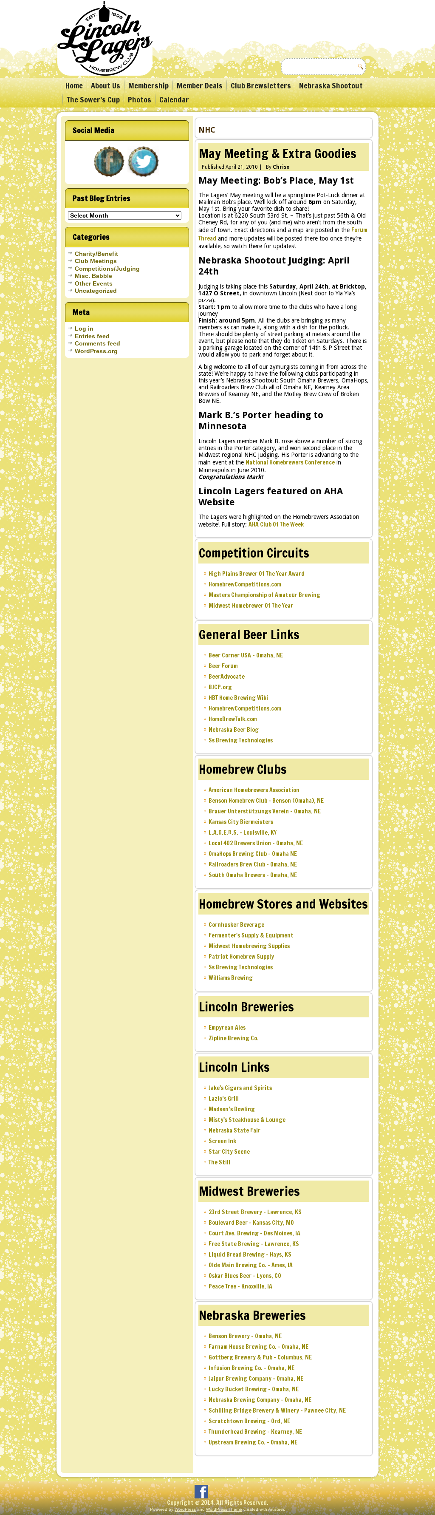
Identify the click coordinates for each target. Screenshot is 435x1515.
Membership (148, 85)
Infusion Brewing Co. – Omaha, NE (251, 1368)
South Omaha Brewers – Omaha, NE (253, 875)
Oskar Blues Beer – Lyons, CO (245, 1275)
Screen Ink (222, 1141)
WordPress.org (96, 351)
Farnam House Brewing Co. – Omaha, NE (258, 1346)
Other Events (94, 283)
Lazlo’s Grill (224, 1098)
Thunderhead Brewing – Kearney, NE (255, 1431)
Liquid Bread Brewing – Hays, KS (250, 1254)
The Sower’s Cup (93, 99)
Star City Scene (229, 1151)
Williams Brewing (231, 978)
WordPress (185, 1509)
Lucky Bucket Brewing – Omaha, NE (254, 1389)
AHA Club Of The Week (276, 524)
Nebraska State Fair (234, 1130)
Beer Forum (223, 666)
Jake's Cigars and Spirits (240, 1088)
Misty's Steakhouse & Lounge (247, 1120)
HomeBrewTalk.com (233, 719)
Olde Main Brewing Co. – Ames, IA (251, 1265)
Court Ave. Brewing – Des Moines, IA (254, 1233)
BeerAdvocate (227, 676)
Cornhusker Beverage (236, 924)
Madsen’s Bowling (232, 1109)
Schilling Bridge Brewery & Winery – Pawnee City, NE (277, 1410)
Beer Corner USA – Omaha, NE (246, 655)
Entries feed (92, 336)
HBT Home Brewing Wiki (238, 698)
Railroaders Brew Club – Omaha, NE (253, 864)
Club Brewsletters (261, 85)
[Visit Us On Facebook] (110, 177)
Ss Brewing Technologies (241, 740)
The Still (219, 1162)
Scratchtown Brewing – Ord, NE (249, 1421)
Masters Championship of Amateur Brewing (264, 595)
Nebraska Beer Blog (234, 729)
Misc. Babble (93, 275)
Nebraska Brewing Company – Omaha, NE (260, 1400)
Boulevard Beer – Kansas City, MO (251, 1222)
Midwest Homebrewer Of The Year (251, 605)
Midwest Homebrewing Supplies (249, 946)
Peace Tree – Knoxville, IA (240, 1286)
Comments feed (97, 343)
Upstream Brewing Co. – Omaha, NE (253, 1442)
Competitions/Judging (107, 268)
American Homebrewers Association (254, 790)
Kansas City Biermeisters (241, 822)
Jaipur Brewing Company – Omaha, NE (256, 1378)
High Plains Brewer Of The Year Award (257, 573)
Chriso (281, 167)
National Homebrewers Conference (290, 462)
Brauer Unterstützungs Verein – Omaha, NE (265, 811)
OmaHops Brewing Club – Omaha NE (253, 854)
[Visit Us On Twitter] (144, 177)
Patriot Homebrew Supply (241, 956)
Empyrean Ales (227, 1027)
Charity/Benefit (96, 253)
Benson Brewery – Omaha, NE (245, 1336)
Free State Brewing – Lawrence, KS (254, 1244)
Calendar (174, 99)
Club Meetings (96, 261)
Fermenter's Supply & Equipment (251, 935)
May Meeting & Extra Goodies (277, 153)
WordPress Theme (224, 1509)
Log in (84, 328)
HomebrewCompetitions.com (245, 584)
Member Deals (200, 85)
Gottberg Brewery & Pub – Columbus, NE (260, 1357)
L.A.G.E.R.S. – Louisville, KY (243, 832)
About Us (105, 85)
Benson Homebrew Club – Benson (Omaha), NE (266, 800)
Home (74, 85)
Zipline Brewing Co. (234, 1038)
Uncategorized (96, 290)
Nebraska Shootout (331, 85)
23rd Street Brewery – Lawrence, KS (255, 1212)
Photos (139, 99)
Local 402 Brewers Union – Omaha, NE (256, 843)
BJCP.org (220, 687)
